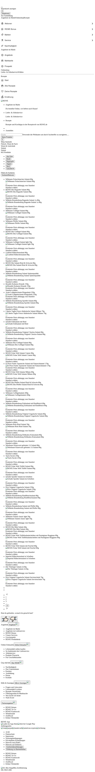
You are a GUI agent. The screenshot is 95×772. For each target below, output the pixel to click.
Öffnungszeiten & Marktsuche (17, 693)
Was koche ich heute (13, 696)
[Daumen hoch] (5, 619)
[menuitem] (47, 23)
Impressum (10, 736)
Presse (8, 675)
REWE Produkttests (13, 639)
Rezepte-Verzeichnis (13, 691)
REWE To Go (11, 709)
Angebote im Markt (13, 629)
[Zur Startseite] (9, 4)
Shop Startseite (6, 142)
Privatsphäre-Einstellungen (15, 740)
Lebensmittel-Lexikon (14, 689)
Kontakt (8, 678)
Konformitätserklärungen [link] (14, 747)
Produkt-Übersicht (12, 655)
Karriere (9, 671)
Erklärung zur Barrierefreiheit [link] (16, 749)
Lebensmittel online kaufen (15, 649)
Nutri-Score (10, 698)
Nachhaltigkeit (11, 667)
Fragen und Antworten (14, 687)
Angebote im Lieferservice (15, 631)
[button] (6, 194)
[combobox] (11, 135)
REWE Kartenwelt (12, 712)
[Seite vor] (7, 609)
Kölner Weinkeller (12, 718)
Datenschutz (10, 734)
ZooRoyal (9, 716)
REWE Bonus (11, 633)
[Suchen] (68, 135)
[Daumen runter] (13, 619)
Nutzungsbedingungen (14, 738)
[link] (50, 107)
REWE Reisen (11, 707)
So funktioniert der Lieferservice (17, 651)
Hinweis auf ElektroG (14, 745)
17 (7, 606)
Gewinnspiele (11, 637)
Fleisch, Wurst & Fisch (9, 144)
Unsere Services (11, 635)
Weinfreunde (10, 714)
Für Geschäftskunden (13, 657)
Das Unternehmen (12, 669)
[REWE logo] (4, 101)
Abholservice (10, 653)
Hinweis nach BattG (13, 742)
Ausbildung (10, 673)
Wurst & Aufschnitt (8, 146)
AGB (8, 732)
